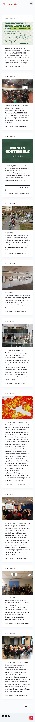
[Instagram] (9, 716)
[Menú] (31, 3)
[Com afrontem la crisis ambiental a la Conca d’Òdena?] (17, 33)
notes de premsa (10, 19)
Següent (27, 706)
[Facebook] (3, 716)
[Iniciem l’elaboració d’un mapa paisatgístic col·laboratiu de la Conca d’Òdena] (17, 278)
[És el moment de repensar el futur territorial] (17, 407)
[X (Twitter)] (6, 716)
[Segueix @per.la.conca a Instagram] (31, 718)
